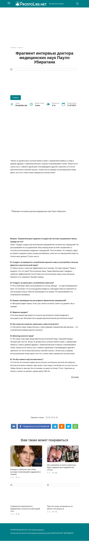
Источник (75, 377)
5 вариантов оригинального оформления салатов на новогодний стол (25, 508)
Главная (13, 47)
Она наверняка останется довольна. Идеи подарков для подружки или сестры (61, 467)
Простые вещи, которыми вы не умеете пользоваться (60, 507)
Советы (20, 47)
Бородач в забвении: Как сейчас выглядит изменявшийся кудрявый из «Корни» (25, 471)
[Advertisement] (44, 28)
